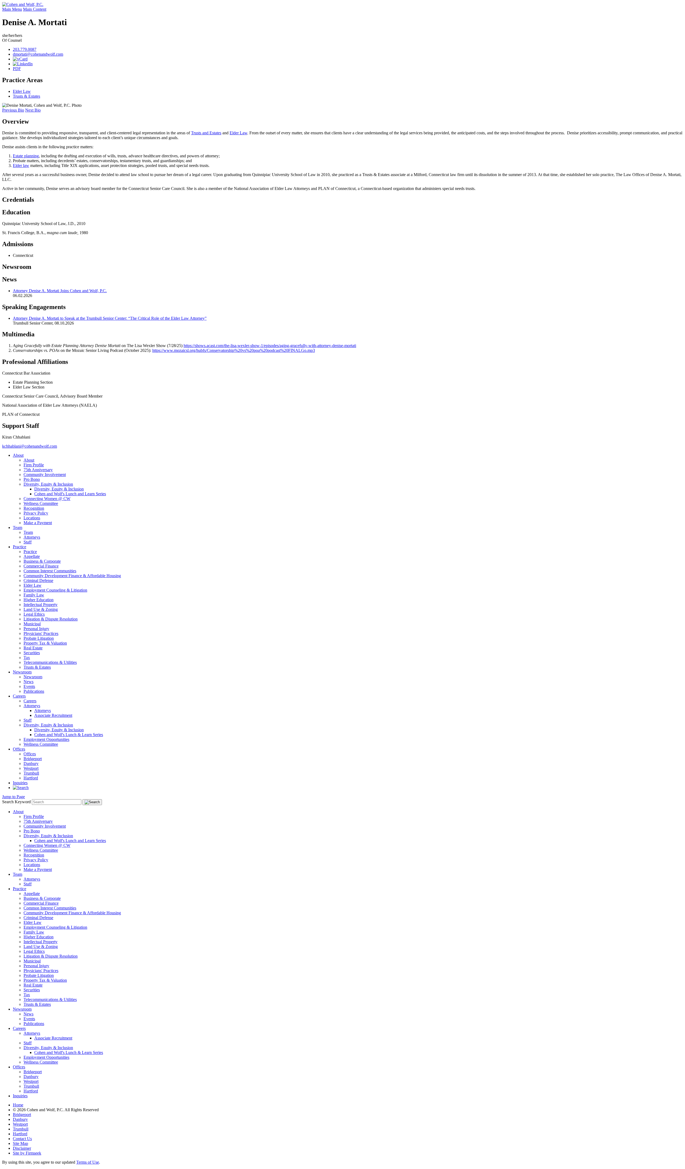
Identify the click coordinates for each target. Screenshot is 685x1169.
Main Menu (12, 9)
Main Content (34, 9)
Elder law (21, 165)
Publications (34, 691)
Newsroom (16, 266)
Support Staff (20, 425)
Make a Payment (38, 522)
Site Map (20, 1143)
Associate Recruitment (53, 715)
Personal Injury (36, 628)
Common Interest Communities (50, 571)
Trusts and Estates (206, 133)
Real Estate (33, 648)
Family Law (34, 595)
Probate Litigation (39, 638)
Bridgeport (33, 758)
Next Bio (33, 110)
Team (17, 527)
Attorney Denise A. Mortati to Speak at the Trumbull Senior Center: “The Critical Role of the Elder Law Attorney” (110, 318)
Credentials (18, 199)
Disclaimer (22, 1148)
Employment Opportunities (46, 739)
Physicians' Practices (41, 633)
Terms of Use (87, 1162)
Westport (31, 768)
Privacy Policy (36, 513)
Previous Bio (13, 110)
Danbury (31, 763)
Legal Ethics (34, 614)
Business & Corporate (42, 561)
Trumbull (31, 773)
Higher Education (39, 599)
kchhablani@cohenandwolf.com (29, 446)
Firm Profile (34, 465)
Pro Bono (32, 479)
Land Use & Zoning (41, 609)
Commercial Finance (41, 566)
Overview (15, 121)
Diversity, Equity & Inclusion (48, 484)
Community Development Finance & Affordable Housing (72, 575)
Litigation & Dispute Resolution (51, 619)
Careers (19, 696)
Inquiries (20, 782)
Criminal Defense (38, 580)
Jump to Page (13, 796)
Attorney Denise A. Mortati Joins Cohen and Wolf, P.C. (60, 290)
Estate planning (26, 156)
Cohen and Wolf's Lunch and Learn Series (70, 494)
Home (18, 1105)
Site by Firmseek (27, 1153)
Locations (32, 518)
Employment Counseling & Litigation (55, 590)
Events (29, 686)
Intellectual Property (41, 604)
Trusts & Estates (26, 96)
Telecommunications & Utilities (50, 662)
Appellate (32, 556)
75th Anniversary (38, 469)
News (28, 681)
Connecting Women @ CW (47, 498)
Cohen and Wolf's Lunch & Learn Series (68, 734)
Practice (19, 546)
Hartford (31, 778)
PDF (17, 68)
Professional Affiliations (35, 361)
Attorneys (32, 537)
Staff (28, 542)
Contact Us (22, 1138)
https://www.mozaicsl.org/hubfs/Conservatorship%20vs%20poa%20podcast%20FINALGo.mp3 (233, 350)
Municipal (32, 624)
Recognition (34, 508)
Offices (19, 749)
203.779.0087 (24, 49)
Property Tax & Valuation (45, 643)
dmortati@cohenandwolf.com (38, 54)
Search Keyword (16, 801)
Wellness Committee (41, 503)
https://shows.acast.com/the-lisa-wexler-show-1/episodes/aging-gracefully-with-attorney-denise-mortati (270, 345)
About (18, 455)
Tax (27, 657)
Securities (32, 652)
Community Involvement (45, 474)
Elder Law (22, 91)
